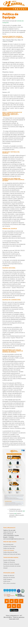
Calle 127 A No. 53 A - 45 (9, 532)
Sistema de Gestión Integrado (11, 564)
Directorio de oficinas (9, 577)
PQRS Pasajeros (7, 579)
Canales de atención (8, 575)
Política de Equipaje (8, 550)
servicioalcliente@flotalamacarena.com (13, 539)
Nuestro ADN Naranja (9, 560)
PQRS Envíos (6, 581)
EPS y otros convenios (9, 583)
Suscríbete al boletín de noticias (12, 566)
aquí (23, 511)
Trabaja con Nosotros (9, 562)
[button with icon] (7, 601)
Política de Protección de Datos (12, 554)
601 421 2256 (12, 530)
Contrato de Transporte (9, 546)
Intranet (5, 568)
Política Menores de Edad (10, 552)
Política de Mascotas (9, 548)
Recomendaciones (8, 544)
